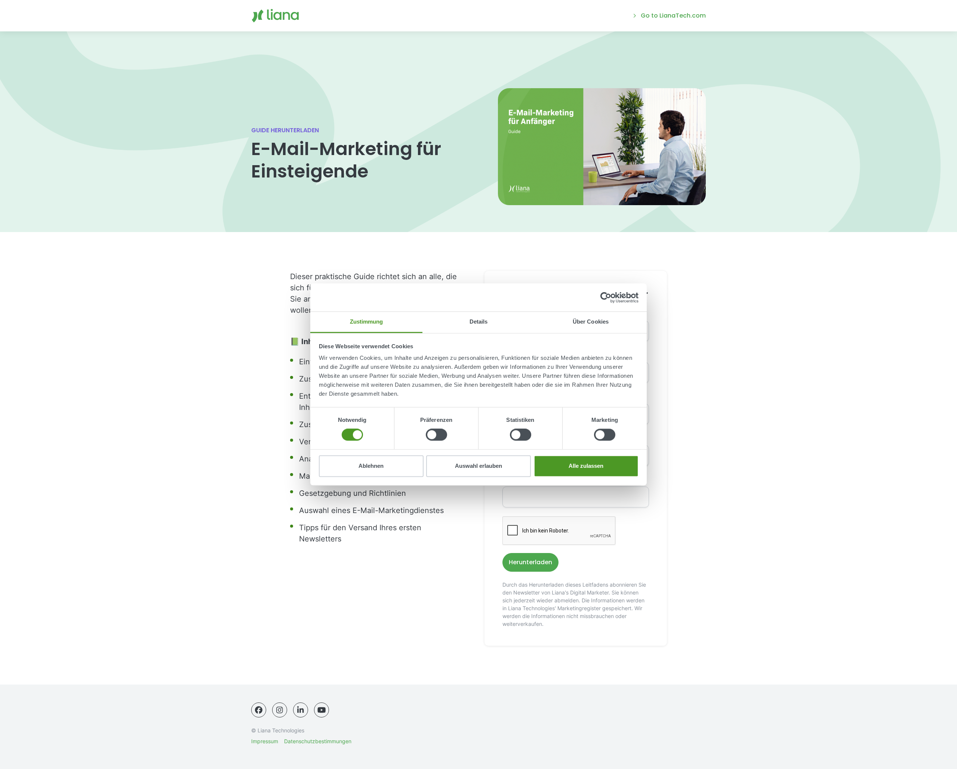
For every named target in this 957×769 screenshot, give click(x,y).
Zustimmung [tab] (366, 321)
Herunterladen (530, 562)
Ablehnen (371, 466)
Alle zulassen (586, 466)
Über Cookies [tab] (591, 321)
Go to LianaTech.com (673, 15)
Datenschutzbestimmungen (317, 741)
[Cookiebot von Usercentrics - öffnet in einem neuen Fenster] (605, 297)
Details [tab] (479, 321)
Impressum (264, 741)
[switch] (436, 435)
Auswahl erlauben (478, 466)
